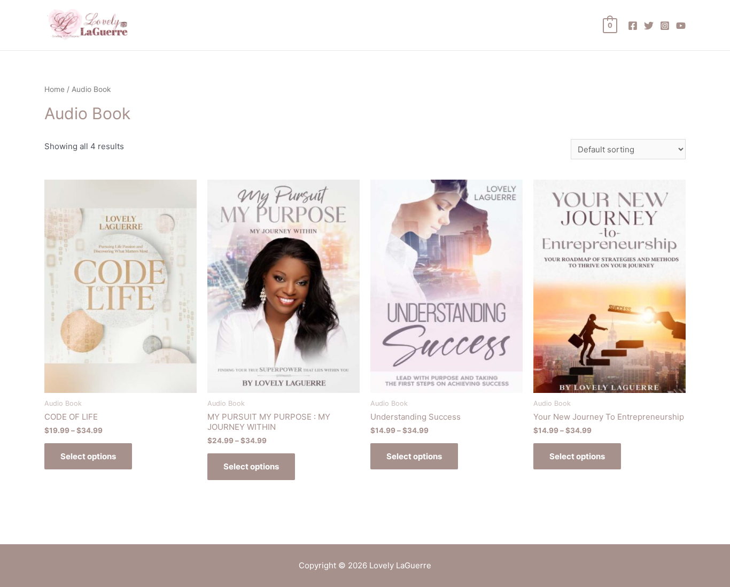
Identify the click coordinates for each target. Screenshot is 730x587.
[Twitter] (649, 25)
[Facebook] (633, 25)
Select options (88, 456)
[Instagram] (665, 25)
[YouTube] (681, 25)
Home (54, 89)
